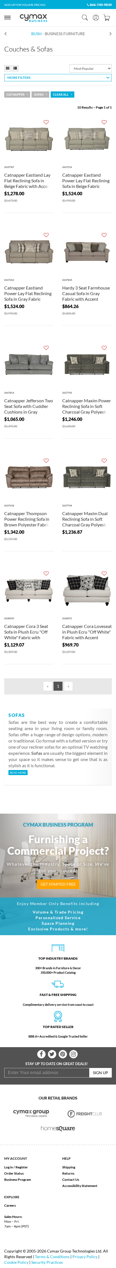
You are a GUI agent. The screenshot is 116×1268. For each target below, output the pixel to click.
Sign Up (100, 1072)
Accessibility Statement (79, 1186)
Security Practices (47, 1262)
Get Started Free (58, 884)
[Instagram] (73, 1054)
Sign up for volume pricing (24, 4)
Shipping (68, 1167)
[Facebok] (41, 1054)
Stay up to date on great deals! (56, 1063)
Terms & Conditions (52, 1256)
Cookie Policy (16, 1262)
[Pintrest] (63, 1054)
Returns (68, 1173)
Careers (10, 1205)
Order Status (14, 1173)
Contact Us (70, 1179)
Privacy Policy (84, 1256)
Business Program (17, 1179)
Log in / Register (16, 1167)
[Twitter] (52, 1054)
